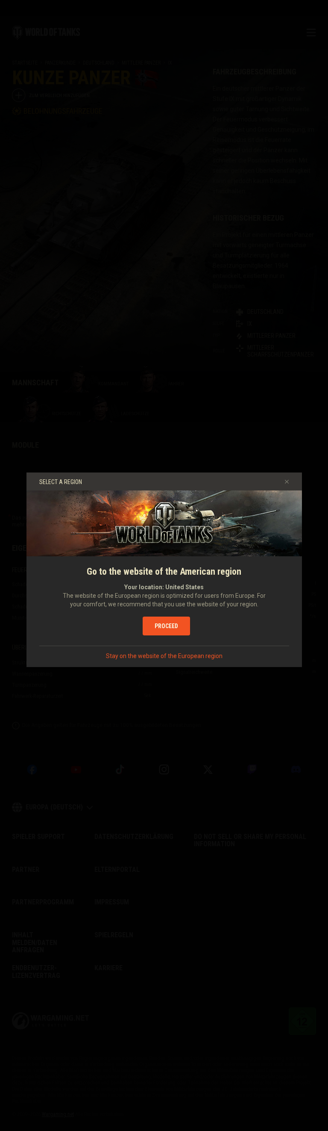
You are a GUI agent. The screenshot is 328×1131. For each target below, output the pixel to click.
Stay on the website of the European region (164, 656)
